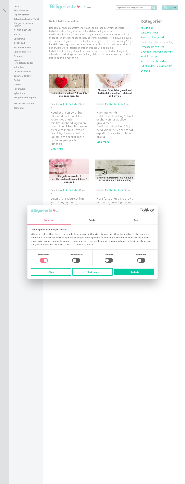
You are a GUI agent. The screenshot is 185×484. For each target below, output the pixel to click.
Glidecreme (19, 38)
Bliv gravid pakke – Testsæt (23, 24)
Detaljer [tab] (93, 220)
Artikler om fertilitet (24, 103)
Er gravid (145, 70)
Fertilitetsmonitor (22, 47)
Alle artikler (146, 27)
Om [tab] (136, 220)
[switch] (76, 260)
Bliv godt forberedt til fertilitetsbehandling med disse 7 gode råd (69, 179)
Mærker (17, 84)
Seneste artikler (149, 32)
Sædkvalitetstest (22, 51)
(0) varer (172, 7)
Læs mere (57, 148)
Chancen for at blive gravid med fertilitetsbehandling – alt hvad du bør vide (115, 93)
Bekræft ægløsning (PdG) (26, 19)
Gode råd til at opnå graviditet (157, 51)
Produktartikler (149, 56)
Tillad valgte (92, 272)
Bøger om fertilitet (23, 75)
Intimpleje (19, 67)
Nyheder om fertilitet (152, 46)
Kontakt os (19, 107)
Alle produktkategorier (25, 97)
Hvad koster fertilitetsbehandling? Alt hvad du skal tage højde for (69, 93)
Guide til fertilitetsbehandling (156, 42)
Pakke (17, 34)
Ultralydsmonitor (22, 71)
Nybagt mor (20, 93)
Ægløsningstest (21, 14)
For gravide (19, 88)
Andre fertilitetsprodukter (23, 61)
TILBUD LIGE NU (22, 30)
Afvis (51, 272)
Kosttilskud (19, 43)
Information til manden (153, 61)
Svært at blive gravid (152, 37)
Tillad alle (134, 272)
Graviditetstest (21, 10)
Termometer (20, 56)
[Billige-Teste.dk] (68, 7)
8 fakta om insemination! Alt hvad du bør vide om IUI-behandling (115, 179)
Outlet (17, 80)
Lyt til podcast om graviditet (156, 65)
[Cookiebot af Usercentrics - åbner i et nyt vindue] (141, 210)
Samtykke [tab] (49, 220)
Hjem (16, 6)
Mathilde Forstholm (68, 104)
